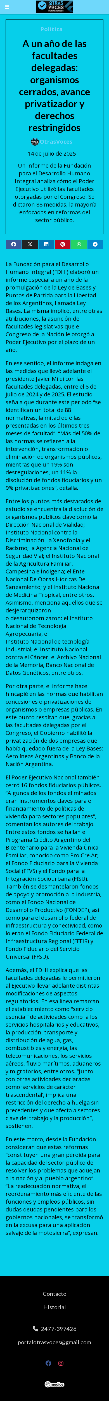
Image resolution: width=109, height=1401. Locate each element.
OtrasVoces (56, 141)
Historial (54, 1307)
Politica (52, 29)
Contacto (55, 1293)
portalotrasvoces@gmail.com (54, 1342)
